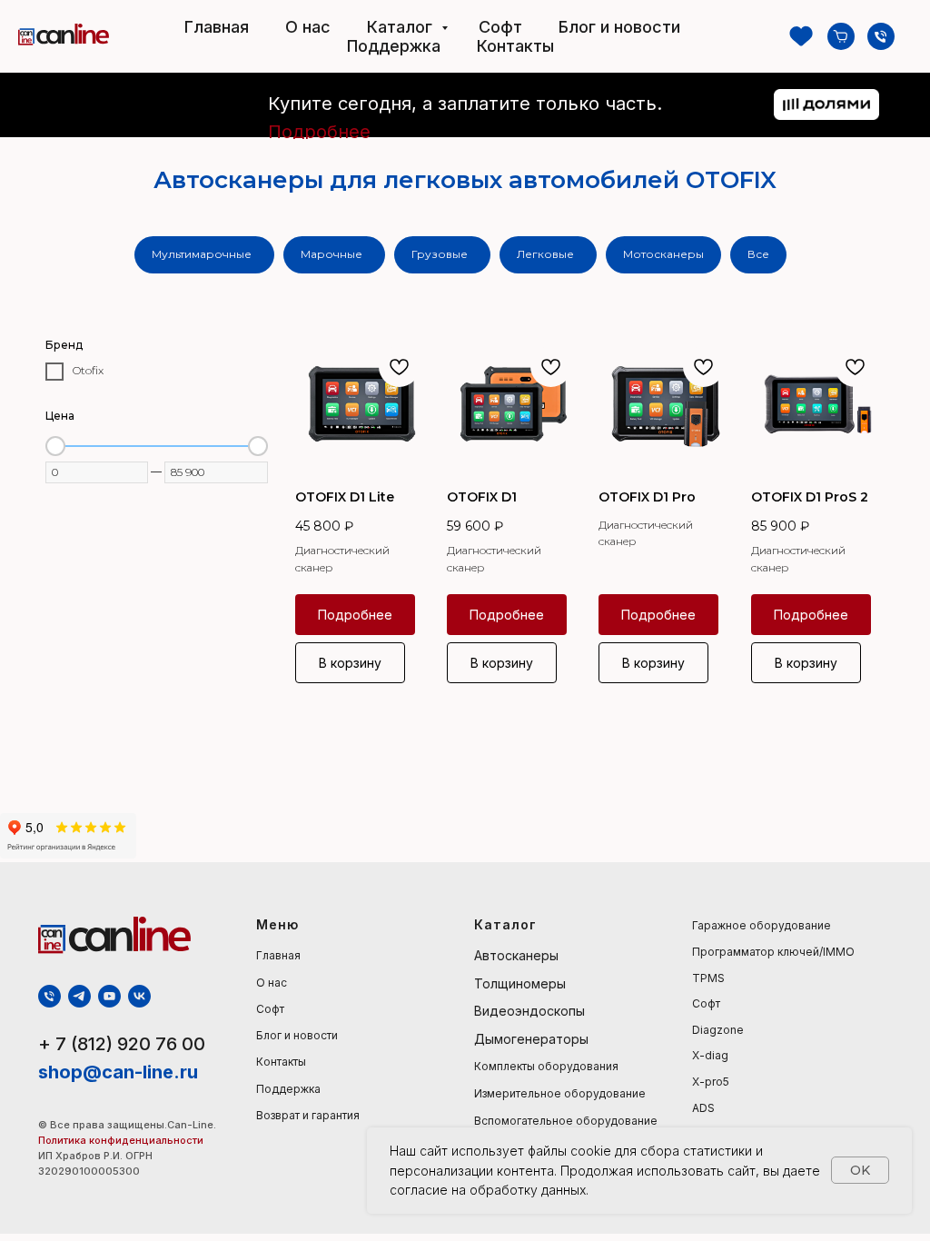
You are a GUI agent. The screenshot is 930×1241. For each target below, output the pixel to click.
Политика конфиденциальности (122, 1140)
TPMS (708, 978)
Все (758, 254)
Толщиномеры (520, 983)
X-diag (710, 1055)
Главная (216, 26)
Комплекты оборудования (546, 1066)
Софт (500, 26)
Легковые (545, 254)
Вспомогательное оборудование (566, 1120)
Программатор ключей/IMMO (773, 951)
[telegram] (79, 996)
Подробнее (319, 132)
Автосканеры (516, 955)
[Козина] (841, 36)
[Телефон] (881, 36)
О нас (308, 26)
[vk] (139, 996)
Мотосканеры (663, 254)
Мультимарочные (202, 254)
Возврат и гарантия (308, 1115)
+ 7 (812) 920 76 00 (121, 1044)
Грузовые (439, 254)
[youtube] (109, 996)
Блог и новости (619, 26)
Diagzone (718, 1030)
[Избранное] (801, 36)
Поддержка (393, 45)
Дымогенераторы (531, 1039)
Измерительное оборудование (560, 1093)
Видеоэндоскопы (529, 1010)
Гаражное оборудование (761, 925)
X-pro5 (710, 1081)
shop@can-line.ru (118, 1072)
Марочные (331, 254)
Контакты (515, 45)
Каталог (402, 26)
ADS (703, 1108)
